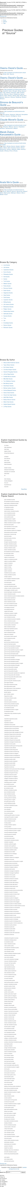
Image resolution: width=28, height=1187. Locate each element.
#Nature (16, 128)
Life (4, 320)
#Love (19, 116)
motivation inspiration (8, 842)
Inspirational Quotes (8, 269)
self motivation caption (9, 1055)
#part (9, 147)
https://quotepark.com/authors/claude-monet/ (15, 125)
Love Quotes (7, 265)
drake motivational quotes (9, 599)
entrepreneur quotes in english (10, 613)
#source (12, 74)
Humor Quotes (7, 272)
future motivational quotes (9, 638)
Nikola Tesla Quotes (8, 402)
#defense (14, 149)
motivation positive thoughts (10, 844)
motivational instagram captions (11, 867)
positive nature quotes (9, 992)
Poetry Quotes (7, 286)
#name (18, 147)
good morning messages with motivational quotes (14, 655)
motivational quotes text (9, 926)
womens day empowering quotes (11, 1153)
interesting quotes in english (10, 782)
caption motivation (8, 570)
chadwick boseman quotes (10, 572)
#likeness (6, 94)
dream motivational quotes (9, 601)
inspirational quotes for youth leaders (12, 757)
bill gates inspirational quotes (10, 542)
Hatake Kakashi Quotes (9, 404)
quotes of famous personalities (10, 1009)
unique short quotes (8, 1128)
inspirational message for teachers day (12, 742)
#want (10, 91)
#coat (21, 95)
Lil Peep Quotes (7, 406)
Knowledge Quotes (8, 323)
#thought (15, 91)
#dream (10, 95)
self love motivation (8, 1053)
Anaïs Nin (6, 486)
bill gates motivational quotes (10, 543)
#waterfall (5, 91)
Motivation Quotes (8, 327)
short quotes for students (9, 1072)
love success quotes (8, 813)
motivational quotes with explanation (12, 932)
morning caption (7, 826)
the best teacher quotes (9, 1117)
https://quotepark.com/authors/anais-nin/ (14, 190)
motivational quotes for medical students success (14, 905)
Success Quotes (8, 316)
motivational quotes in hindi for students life (13, 923)
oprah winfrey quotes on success (11, 982)
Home (4, 20)
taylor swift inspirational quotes (10, 1109)
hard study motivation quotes (10, 698)
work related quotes (8, 1159)
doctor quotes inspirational (9, 597)
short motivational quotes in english (11, 1067)
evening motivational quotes (10, 615)
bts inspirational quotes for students (11, 551)
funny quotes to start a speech (10, 636)
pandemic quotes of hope (9, 986)
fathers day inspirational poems (11, 628)
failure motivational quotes (9, 621)
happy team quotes (8, 696)
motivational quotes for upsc (10, 915)
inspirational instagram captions (11, 738)
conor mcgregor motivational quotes (11, 578)
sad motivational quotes (9, 1036)
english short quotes (8, 611)
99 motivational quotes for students (11, 501)
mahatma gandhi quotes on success (12, 815)
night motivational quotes (9, 968)
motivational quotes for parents (10, 909)
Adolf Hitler (6, 449)
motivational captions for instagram (11, 857)
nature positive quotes (9, 945)
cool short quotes (8, 582)
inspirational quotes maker (9, 759)
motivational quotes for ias (9, 896)
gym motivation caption (9, 694)
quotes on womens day (9, 1017)
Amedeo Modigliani (8, 480)
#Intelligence (14, 116)
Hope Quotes (7, 295)
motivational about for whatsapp (11, 847)
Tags (4, 23)
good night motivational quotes (10, 684)
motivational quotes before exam (11, 886)
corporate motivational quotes (10, 586)
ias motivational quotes (9, 707)
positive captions (7, 990)
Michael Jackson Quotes (10, 388)
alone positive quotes (8, 517)
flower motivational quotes (9, 632)
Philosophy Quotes (8, 274)
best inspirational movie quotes (10, 526)
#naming (13, 147)
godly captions (7, 640)
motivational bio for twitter (9, 851)
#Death (2, 194)
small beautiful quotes (9, 1076)
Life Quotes (6, 267)
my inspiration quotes (8, 941)
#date (18, 149)
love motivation (7, 809)
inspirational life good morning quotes (12, 740)
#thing (19, 91)
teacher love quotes (8, 1111)
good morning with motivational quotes (12, 680)
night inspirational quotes (9, 966)
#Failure (24, 97)
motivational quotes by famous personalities (13, 890)
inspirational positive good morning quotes (13, 745)
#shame (8, 92)
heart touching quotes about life (11, 705)
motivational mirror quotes (9, 874)
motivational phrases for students (11, 878)
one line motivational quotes (10, 974)
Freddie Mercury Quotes (10, 376)
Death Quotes (7, 290)
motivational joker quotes (9, 869)
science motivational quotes (10, 1051)
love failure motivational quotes (10, 805)
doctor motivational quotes (9, 594)
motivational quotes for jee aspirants (12, 899)
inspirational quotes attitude (10, 747)
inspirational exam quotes (9, 724)
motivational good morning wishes (11, 865)
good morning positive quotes (10, 669)
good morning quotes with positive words (13, 676)
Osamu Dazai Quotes (9, 392)
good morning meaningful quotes (11, 653)
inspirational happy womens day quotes (12, 734)
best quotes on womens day (10, 534)
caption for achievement (9, 557)
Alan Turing (6, 460)
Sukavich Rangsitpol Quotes (10, 372)
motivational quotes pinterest (10, 924)
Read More (24, 489)
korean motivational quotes (10, 795)
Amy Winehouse (7, 484)
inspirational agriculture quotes (10, 718)
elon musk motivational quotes (10, 603)
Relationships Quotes (9, 311)
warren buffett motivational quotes (11, 1140)
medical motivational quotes (10, 819)
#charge (3, 116)
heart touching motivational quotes (11, 703)
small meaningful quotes (9, 1078)
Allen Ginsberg (7, 479)
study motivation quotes (9, 1096)
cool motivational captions (9, 580)
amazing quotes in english (9, 518)
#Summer (7, 97)
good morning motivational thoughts (11, 665)
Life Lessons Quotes (9, 304)
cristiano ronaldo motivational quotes (12, 588)
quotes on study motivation (10, 1015)
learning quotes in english (9, 799)
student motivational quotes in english (12, 1092)
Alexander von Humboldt (9, 471)
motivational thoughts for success (11, 938)
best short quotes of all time (10, 538)
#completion (25, 114)
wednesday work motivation (10, 1144)
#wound (9, 191)
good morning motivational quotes (11, 661)
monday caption (7, 822)
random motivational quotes (10, 1022)
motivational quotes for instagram (11, 898)
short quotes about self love (10, 1071)
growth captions (7, 692)
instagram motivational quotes (10, 780)
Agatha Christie (7, 451)
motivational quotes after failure (11, 884)
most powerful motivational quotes (11, 840)
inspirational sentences (9, 767)
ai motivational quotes (9, 509)
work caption (7, 1157)
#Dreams (2, 98)
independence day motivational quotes (12, 713)
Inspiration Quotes (8, 299)
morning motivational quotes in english (12, 830)
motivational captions (8, 855)
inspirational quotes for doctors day (11, 751)
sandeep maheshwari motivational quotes (13, 1042)
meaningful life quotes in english (11, 817)
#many (22, 147)
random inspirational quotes (10, 1020)
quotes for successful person (10, 1007)
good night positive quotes (9, 686)
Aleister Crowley (7, 467)
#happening (17, 94)
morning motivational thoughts (10, 832)
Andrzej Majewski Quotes (10, 390)
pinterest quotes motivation (10, 988)
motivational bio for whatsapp (10, 853)
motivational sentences (9, 934)
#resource (12, 114)
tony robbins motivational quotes (11, 1121)
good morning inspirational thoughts (12, 651)
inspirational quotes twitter (9, 763)
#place (5, 147)
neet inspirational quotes (9, 949)
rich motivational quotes (9, 1028)
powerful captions (8, 1003)
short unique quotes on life (9, 1074)
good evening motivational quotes (11, 642)
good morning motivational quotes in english (13, 663)
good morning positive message (11, 667)
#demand (18, 114)
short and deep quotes (9, 1057)
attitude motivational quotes (10, 520)
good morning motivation (9, 657)
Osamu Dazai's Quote (11, 68)
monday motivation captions (10, 824)
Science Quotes (7, 325)
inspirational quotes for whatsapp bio (12, 755)
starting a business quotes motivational (12, 1086)
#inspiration (21, 127)
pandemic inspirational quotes (10, 984)
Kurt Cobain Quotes (8, 367)
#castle (2, 151)
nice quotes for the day (9, 965)
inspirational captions (8, 722)
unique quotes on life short (9, 1126)
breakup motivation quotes (9, 547)
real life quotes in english (9, 1026)
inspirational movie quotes (9, 743)
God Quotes (6, 276)
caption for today (7, 567)
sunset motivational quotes (10, 1105)
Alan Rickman (7, 458)
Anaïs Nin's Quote (9, 182)
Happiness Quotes (8, 293)
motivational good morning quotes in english (13, 861)
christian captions (8, 576)
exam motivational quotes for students (12, 619)
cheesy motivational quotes (10, 574)
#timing (8, 146)
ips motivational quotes (9, 784)
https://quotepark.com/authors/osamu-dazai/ (15, 72)
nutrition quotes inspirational (10, 970)
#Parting (6, 151)
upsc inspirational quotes (9, 1130)
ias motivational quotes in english (11, 709)
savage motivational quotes (10, 1047)
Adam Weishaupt (8, 447)
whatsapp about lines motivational (11, 1149)
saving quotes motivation (9, 1049)
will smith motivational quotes (10, 1151)
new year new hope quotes (10, 963)
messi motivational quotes (9, 820)
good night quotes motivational (10, 690)
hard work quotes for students (10, 701)
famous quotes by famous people (11, 622)
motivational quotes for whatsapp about (12, 921)
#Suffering (18, 97)
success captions (8, 1097)
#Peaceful (5, 127)
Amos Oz (6, 482)
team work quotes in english (10, 1113)
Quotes (5, 279)
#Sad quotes (7, 193)
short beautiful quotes (8, 1059)
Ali (4, 475)
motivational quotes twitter (9, 928)
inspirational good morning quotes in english (13, 726)
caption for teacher (8, 565)
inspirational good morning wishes (11, 728)
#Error (23, 193)
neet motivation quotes (9, 951)
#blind (1, 193)
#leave (11, 94)
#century (23, 149)
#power (18, 146)
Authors (5, 21)
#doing (14, 95)
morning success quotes (9, 838)
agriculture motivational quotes (10, 505)
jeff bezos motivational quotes (10, 790)
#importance (3, 149)
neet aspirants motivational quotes (11, 947)
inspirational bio (7, 720)
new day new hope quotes (9, 955)
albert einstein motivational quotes (11, 511)
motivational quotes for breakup (11, 892)
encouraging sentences (9, 609)
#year (4, 146)
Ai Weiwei (6, 456)
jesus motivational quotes (9, 792)
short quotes (6, 1069)
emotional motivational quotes (10, 605)
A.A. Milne (6, 445)
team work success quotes (9, 1115)
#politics (23, 146)
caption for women (8, 569)
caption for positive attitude (10, 561)
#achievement (9, 128)
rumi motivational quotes (9, 1032)
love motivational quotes (9, 811)
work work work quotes (9, 1161)
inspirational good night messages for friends (13, 732)
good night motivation (8, 682)
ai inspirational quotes (9, 507)
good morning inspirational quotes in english (13, 649)
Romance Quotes (8, 288)
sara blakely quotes (8, 1044)
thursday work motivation (9, 1119)
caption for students (8, 563)
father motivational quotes (9, 626)
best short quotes (8, 536)
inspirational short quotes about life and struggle (14, 768)
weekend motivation (8, 1146)
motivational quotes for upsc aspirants (12, 917)
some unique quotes (8, 1084)
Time (5, 318)
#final (5, 95)
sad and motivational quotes (10, 1034)
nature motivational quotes (9, 943)
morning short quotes (8, 836)
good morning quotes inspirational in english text (14, 673)
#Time (11, 151)
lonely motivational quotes (9, 803)
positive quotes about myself (10, 993)
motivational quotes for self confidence (12, 913)
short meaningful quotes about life (11, 1065)
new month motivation (9, 957)
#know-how (19, 191)
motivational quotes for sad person (11, 911)
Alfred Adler (6, 473)
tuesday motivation (8, 1123)
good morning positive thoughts (11, 671)
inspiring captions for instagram (11, 776)
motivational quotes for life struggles (11, 901)
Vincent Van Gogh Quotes (10, 395)
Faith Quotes (7, 297)
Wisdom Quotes (7, 283)
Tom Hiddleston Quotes (9, 381)
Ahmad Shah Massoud (9, 453)
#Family (15, 151)
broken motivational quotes (10, 549)
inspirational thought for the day (11, 772)
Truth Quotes (7, 281)
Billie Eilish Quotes (8, 379)
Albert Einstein (7, 462)
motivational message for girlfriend (11, 872)
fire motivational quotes (9, 630)
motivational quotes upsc (9, 930)
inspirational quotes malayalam (11, 761)
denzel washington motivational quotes (12, 592)
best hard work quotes (9, 524)
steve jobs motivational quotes (10, 1090)
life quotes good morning (9, 801)
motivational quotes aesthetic (10, 880)
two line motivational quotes (10, 1124)
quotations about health (9, 1005)
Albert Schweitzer (8, 464)
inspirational (6, 715)
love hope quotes (8, 807)
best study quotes (8, 540)
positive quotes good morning (10, 997)
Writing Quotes (7, 302)
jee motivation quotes (8, 788)
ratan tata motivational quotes (10, 1024)
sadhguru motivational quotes (10, 1038)
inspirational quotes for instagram (11, 753)
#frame (2, 95)
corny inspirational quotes (9, 584)
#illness (25, 191)
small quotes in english (9, 1080)
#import (9, 149)
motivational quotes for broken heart (11, 894)
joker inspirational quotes (9, 794)
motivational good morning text (10, 863)
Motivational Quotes (8, 306)
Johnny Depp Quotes (9, 374)
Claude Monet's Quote (11, 119)
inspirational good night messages (11, 730)
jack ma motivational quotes (10, 786)
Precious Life (3, 16)
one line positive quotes (9, 976)
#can (25, 95)
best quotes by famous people (10, 532)
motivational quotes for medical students (12, 903)
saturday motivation (8, 1045)
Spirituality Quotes (8, 313)
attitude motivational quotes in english (12, 522)
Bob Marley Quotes (8, 383)
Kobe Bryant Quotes (8, 385)
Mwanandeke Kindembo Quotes (11, 362)
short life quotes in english (9, 1063)
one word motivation (8, 978)
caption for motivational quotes (10, 559)
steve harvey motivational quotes (11, 1088)
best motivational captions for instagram (12, 530)
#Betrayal (13, 193)
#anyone (8, 116)
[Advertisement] (14, 49)
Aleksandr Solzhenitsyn (9, 469)
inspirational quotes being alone (11, 749)
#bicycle (2, 97)
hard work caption (8, 700)
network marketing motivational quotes (12, 953)
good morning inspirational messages (12, 646)
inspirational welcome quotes (10, 774)
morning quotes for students (10, 834)
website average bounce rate (18, 1168)
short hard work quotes (9, 1061)
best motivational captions (9, 528)
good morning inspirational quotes (11, 648)
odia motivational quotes (9, 972)
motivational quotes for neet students (12, 907)
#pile (18, 92)
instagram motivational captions (11, 778)
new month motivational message (11, 959)
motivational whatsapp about (10, 940)
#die (18, 95)
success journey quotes (9, 1101)
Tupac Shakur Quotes (9, 365)
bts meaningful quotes (9, 553)
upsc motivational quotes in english (11, 1136)
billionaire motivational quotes (10, 545)
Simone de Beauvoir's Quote (11, 103)
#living (4, 74)
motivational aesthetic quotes (10, 849)
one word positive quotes (9, 980)
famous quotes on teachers (10, 624)
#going (22, 94)
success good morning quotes (10, 1099)
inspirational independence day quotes (12, 736)
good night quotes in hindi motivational (12, 688)
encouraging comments (9, 607)
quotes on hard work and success (11, 1011)
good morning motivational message (12, 659)
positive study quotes (8, 1001)
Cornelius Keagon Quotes (10, 369)
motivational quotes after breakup (11, 882)
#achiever (2, 128)
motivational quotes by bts (9, 888)
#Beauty (11, 127)
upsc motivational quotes (9, 1134)
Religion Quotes (7, 309)
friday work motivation (8, 634)
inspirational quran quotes (9, 765)
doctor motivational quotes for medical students (14, 596)
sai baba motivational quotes (10, 1040)
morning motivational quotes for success (12, 828)
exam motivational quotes (9, 617)
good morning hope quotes (10, 644)
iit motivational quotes (8, 711)
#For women (6, 114)
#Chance (13, 97)
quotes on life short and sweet (10, 1013)
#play (1, 147)
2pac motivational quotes (9, 499)
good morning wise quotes (9, 678)
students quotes (7, 1094)
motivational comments (9, 859)
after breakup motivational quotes (11, 503)
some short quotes (8, 1082)
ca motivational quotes (9, 555)
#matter (22, 92)
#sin (8, 74)
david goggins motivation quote (11, 590)
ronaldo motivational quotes (10, 1030)
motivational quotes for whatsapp (11, 919)
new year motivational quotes (10, 961)
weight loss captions (8, 1148)
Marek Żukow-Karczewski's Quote (10, 133)
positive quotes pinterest (9, 999)
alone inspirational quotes (9, 513)
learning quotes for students (10, 797)
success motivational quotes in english (12, 1103)
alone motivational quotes (9, 515)
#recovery (13, 92)
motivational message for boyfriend (11, 871)
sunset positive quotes (9, 1107)
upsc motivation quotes (9, 1132)
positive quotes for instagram (10, 995)
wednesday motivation (9, 1142)
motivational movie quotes (9, 876)
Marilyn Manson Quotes (9, 399)
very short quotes (8, 1138)
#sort (1, 92)
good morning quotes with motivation (12, 674)
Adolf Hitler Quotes (8, 397)
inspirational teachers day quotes (11, 770)
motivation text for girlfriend (10, 846)
